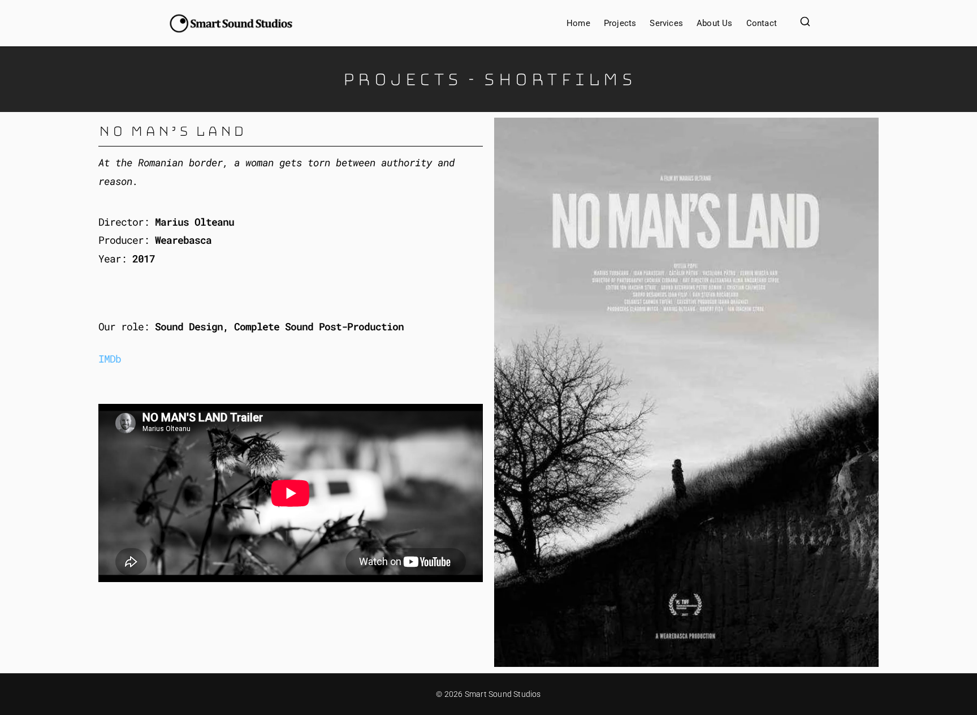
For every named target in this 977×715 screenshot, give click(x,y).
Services (666, 23)
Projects (620, 23)
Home (578, 23)
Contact (761, 23)
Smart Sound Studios (503, 694)
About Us (715, 23)
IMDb (109, 358)
